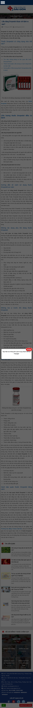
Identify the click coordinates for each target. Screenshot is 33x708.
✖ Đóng (29, 349)
